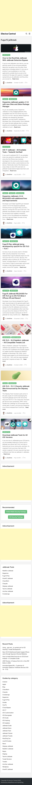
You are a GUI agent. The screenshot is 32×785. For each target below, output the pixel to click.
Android (4, 682)
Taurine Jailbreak (7, 588)
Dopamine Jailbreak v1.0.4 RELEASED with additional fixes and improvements (14, 198)
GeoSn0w (9, 82)
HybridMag (20, 782)
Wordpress (5, 767)
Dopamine (5, 99)
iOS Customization (8, 712)
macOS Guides (6, 741)
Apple (4, 684)
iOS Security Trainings (16, 517)
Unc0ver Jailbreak (7, 591)
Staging (4, 754)
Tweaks (4, 761)
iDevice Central (8, 33)
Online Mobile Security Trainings (16, 511)
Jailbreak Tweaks (7, 736)
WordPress (11, 782)
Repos (4, 751)
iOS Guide (5, 718)
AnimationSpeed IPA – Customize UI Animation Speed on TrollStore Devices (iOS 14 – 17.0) (15, 667)
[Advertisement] (16, 15)
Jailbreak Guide (6, 337)
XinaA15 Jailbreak (7, 578)
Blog (3, 687)
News (4, 743)
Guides (4, 702)
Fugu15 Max (12, 193)
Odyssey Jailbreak (7, 586)
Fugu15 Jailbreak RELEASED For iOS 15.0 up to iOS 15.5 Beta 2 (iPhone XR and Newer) (15, 296)
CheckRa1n (5, 581)
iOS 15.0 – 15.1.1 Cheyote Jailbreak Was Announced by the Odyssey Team (15, 388)
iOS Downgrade (7, 715)
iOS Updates (6, 723)
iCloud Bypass (6, 707)
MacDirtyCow (6, 738)
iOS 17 (4, 710)
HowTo (4, 705)
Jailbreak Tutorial (7, 733)
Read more (15, 79)
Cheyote (5, 383)
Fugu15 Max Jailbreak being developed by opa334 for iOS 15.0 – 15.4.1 (15, 246)
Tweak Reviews (7, 759)
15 (24, 457)
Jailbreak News (13, 99)
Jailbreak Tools (6, 55)
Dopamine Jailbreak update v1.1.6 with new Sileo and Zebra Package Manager (15, 104)
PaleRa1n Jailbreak (16, 337)
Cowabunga (6, 594)
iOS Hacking (6, 720)
